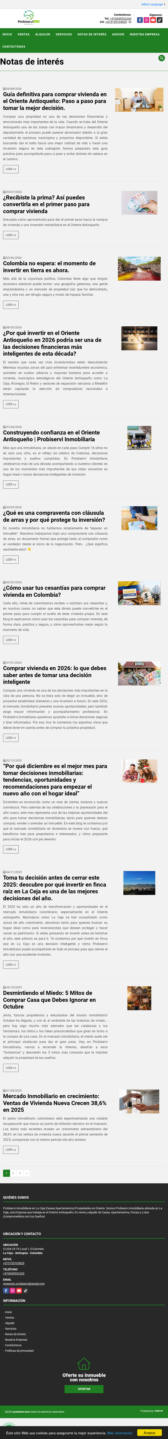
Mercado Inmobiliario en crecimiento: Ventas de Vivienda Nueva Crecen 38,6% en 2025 (55, 1103)
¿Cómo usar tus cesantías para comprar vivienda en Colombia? (54, 591)
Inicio (7, 34)
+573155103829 (116, 22)
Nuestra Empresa (145, 34)
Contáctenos (13, 46)
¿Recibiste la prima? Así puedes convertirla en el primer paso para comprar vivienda (46, 204)
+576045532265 (120, 18)
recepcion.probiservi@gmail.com (24, 1283)
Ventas (24, 34)
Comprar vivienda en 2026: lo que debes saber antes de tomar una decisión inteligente (54, 675)
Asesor (118, 34)
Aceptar (150, 1432)
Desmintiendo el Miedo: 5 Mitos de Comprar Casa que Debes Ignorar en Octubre (49, 1000)
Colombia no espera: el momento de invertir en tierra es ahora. (49, 267)
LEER (9, 169)
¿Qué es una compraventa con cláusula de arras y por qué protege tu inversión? (54, 516)
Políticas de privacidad (19, 1350)
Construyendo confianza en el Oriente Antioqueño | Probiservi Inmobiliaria (51, 436)
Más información (120, 1432)
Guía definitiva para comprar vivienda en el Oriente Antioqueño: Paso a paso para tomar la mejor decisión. (55, 101)
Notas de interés (92, 34)
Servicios (64, 34)
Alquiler (42, 34)
